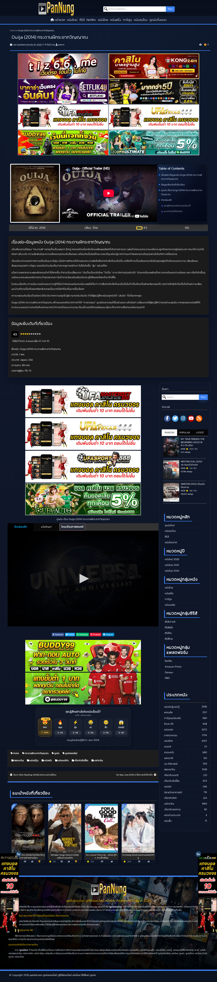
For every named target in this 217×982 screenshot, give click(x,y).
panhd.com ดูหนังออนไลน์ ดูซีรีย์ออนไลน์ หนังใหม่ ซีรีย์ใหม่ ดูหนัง (63, 975)
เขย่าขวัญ (98, 760)
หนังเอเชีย (169, 605)
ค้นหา (170, 9)
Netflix (91, 20)
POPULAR (185, 432)
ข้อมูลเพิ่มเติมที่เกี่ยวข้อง (173, 185)
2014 (42, 227)
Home (13, 30)
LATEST (200, 432)
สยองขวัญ (19, 760)
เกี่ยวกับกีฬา (170, 798)
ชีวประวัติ (168, 724)
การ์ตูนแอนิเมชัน (172, 718)
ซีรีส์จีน (168, 633)
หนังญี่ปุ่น (33, 760)
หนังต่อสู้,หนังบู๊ (172, 707)
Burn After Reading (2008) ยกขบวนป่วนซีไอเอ (34, 775)
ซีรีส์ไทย (168, 639)
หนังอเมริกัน (63, 760)
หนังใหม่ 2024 (171, 571)
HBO (167, 678)
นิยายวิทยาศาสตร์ (173, 792)
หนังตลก (168, 729)
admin (61, 45)
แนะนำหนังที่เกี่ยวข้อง (173, 211)
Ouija (16, 753)
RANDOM (169, 432)
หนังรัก (167, 786)
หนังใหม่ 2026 (171, 559)
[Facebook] (167, 418)
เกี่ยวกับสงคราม (172, 809)
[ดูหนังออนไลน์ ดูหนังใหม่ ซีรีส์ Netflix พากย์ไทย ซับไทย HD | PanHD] (56, 8)
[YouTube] (191, 418)
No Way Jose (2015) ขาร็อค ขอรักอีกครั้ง (134, 775)
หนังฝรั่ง (115, 20)
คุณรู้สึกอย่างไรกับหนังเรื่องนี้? (177, 206)
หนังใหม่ (72, 20)
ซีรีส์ (82, 20)
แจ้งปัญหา (46, 527)
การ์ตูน (127, 20)
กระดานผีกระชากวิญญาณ (36, 753)
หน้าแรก (60, 20)
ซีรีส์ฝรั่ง (168, 627)
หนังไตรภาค (170, 542)
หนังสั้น (168, 821)
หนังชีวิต (168, 741)
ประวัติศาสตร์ (171, 764)
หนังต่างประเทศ (172, 815)
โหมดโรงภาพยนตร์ (72, 526)
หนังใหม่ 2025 (171, 565)
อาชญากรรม (170, 735)
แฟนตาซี (168, 758)
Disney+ (168, 672)
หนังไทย (103, 20)
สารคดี (167, 746)
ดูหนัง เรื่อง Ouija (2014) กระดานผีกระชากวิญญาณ (181, 192)
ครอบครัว (169, 752)
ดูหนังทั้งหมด (157, 20)
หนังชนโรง (140, 20)
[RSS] (199, 418)
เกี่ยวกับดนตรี (171, 775)
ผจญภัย (168, 712)
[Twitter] (175, 418)
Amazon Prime (173, 666)
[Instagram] (183, 418)
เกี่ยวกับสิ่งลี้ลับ (81, 760)
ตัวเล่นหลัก (166, 200)
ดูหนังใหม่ (169, 525)
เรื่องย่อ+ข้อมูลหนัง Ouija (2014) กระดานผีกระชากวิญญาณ (181, 177)
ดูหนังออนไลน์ (70, 753)
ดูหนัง (56, 753)
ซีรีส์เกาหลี (169, 622)
